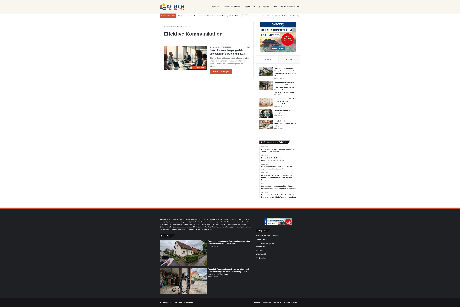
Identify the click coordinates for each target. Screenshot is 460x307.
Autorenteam (264, 16)
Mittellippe (260, 254)
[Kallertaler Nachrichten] (172, 7)
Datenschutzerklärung (290, 16)
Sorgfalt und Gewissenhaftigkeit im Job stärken (285, 123)
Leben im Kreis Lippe (231, 7)
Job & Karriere (264, 7)
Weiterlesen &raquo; (221, 72)
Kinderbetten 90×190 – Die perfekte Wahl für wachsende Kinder (285, 101)
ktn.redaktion (216, 47)
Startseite (215, 7)
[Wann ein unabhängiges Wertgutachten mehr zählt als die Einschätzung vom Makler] (266, 71)
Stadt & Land (249, 7)
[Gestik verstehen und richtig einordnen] (266, 113)
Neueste (267, 59)
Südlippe (259, 246)
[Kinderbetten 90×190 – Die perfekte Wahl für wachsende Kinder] (266, 102)
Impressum (276, 16)
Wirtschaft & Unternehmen (284, 7)
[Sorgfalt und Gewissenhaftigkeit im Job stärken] (266, 124)
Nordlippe (259, 250)
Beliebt (289, 59)
